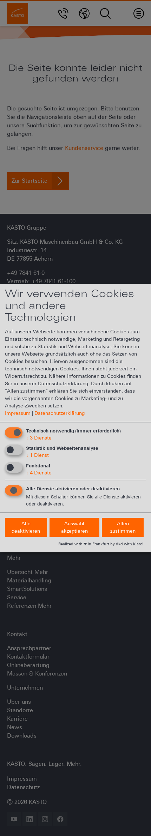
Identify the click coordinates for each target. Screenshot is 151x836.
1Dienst (37, 455)
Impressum (18, 413)
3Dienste (39, 438)
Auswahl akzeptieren (74, 527)
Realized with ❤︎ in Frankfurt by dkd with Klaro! (100, 543)
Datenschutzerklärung (59, 413)
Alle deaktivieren (26, 527)
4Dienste (39, 472)
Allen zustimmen (123, 527)
